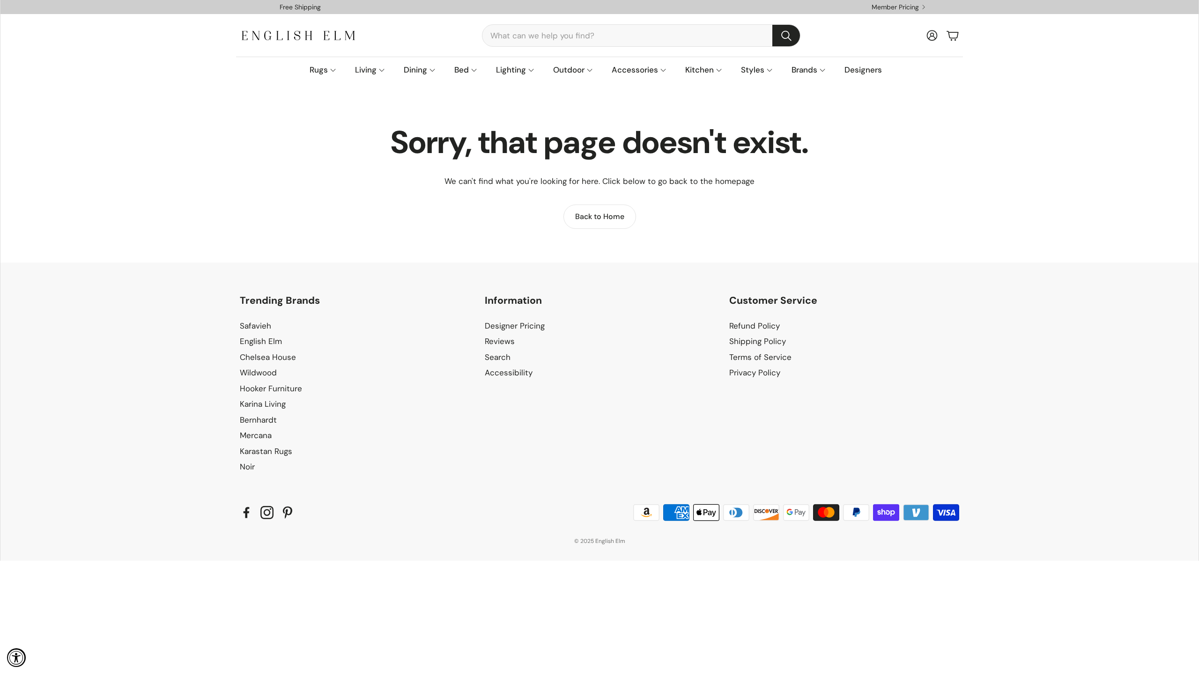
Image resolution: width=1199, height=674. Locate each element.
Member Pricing (895, 7)
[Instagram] (267, 512)
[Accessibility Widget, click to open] (16, 657)
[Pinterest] (287, 512)
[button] (641, 35)
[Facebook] (246, 512)
